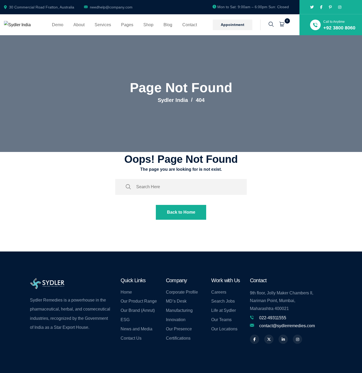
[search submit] (128, 187)
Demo (57, 25)
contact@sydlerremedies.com (287, 325)
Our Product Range (139, 301)
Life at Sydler (223, 310)
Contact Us (131, 338)
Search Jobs (223, 301)
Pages (127, 25)
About (79, 25)
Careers (218, 292)
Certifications (178, 338)
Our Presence (179, 329)
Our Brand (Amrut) (138, 310)
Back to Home (181, 212)
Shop (148, 25)
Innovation (176, 319)
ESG (125, 319)
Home (126, 292)
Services (103, 25)
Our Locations (224, 329)
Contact (189, 25)
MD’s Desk (176, 301)
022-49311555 (272, 318)
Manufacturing (179, 310)
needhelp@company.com (111, 7)
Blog (168, 25)
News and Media (136, 329)
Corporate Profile (182, 292)
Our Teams (221, 319)
